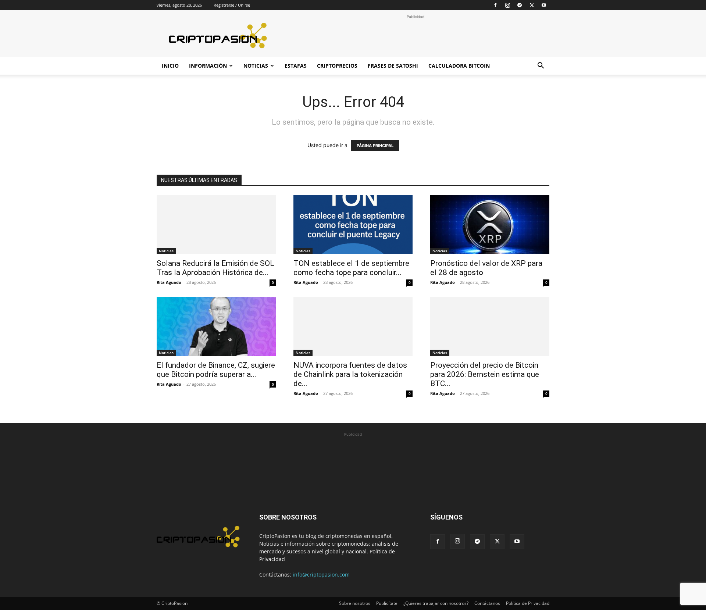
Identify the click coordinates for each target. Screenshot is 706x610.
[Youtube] (543, 5)
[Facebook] (495, 5)
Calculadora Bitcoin (459, 65)
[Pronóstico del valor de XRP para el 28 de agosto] (489, 224)
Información (208, 65)
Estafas (296, 65)
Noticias (255, 65)
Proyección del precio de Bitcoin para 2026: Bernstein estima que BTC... (484, 374)
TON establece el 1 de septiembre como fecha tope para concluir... (351, 268)
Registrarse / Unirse (232, 5)
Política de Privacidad (527, 603)
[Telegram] (519, 5)
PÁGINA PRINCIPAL (375, 145)
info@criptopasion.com (321, 574)
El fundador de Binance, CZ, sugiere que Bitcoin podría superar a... (216, 370)
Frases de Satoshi (393, 65)
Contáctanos (487, 603)
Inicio (170, 65)
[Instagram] (507, 5)
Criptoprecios (337, 65)
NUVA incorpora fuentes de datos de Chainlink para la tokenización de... (350, 374)
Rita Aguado (169, 282)
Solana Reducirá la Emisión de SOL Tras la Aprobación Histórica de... (215, 268)
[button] (540, 66)
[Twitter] (531, 5)
